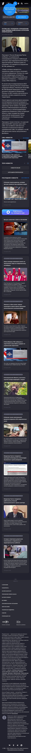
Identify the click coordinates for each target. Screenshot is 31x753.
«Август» (9, 670)
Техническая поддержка (8, 609)
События (4, 612)
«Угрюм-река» (14, 671)
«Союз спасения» (6, 671)
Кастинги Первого (6, 597)
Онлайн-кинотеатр (6, 591)
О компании (5, 584)
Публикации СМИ (6, 616)
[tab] (22, 17)
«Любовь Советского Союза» (19, 670)
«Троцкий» (4, 673)
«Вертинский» (16, 673)
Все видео (4, 600)
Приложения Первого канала (9, 594)
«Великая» (10, 673)
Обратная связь (6, 606)
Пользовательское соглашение (10, 603)
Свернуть (15, 581)
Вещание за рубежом (20, 624)
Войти (26, 3)
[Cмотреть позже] (24, 155)
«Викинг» (21, 671)
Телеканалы (15, 713)
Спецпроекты (5, 587)
